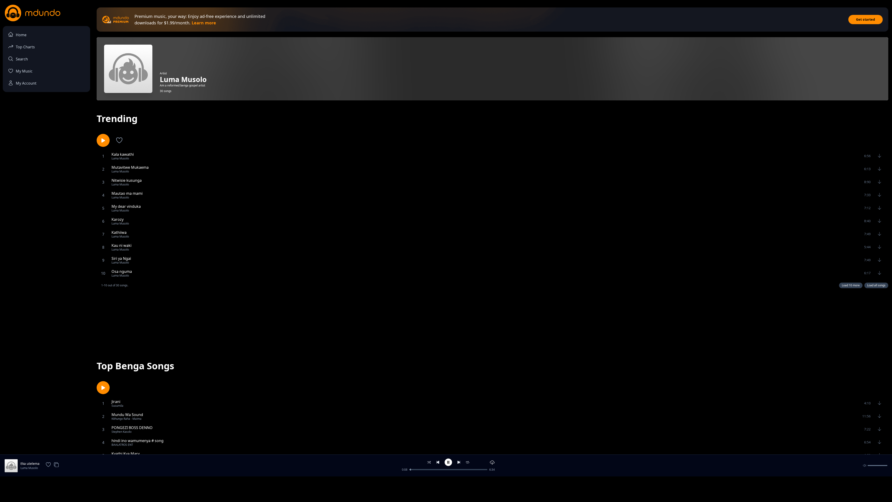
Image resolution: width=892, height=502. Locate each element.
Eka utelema (29, 463)
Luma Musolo (29, 468)
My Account (26, 83)
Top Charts (25, 47)
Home (21, 34)
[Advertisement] (492, 320)
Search (22, 59)
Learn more (204, 23)
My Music (24, 71)
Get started (865, 19)
